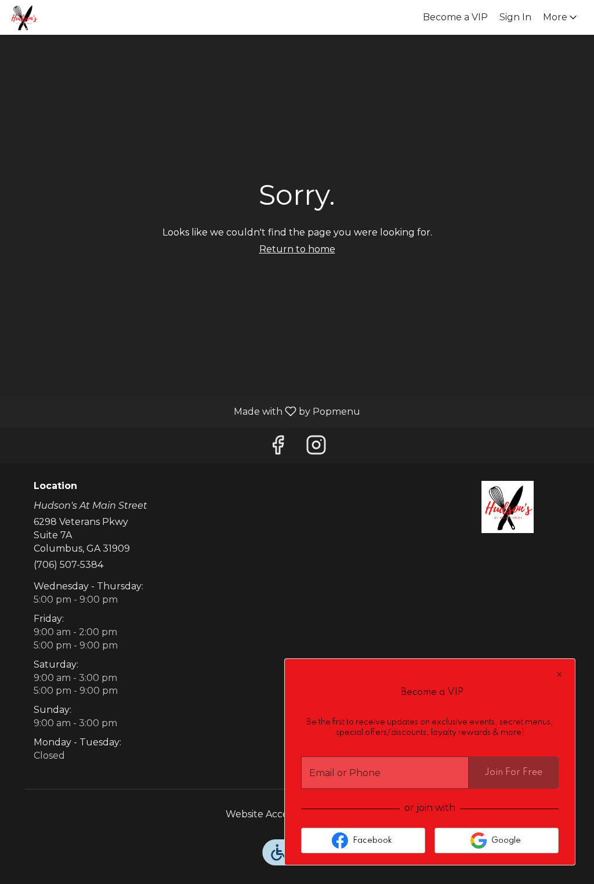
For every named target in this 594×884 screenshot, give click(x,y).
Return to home (297, 249)
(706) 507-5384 (68, 564)
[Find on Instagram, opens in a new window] (316, 448)
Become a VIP (455, 17)
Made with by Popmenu (184, 411)
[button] (561, 17)
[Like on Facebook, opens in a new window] (277, 448)
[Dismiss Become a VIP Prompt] (559, 674)
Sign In (515, 17)
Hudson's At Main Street (507, 507)
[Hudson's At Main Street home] (61, 17)
